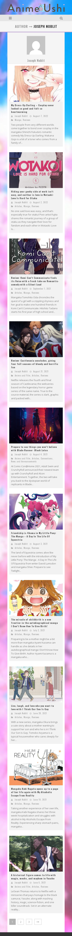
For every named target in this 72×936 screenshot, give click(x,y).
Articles (18, 206)
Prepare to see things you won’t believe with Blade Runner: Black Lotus (34, 448)
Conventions (47, 458)
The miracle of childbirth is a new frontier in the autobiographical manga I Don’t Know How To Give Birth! (34, 623)
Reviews (26, 119)
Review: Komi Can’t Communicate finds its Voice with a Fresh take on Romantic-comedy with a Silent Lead (35, 281)
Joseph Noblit (36, 60)
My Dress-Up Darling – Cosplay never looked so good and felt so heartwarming (32, 108)
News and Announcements (24, 461)
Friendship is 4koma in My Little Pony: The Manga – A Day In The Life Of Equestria (33, 536)
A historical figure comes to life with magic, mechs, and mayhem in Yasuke (33, 876)
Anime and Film (22, 375)
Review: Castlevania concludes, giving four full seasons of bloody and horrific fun (34, 364)
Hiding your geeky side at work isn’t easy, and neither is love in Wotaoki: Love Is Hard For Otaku (32, 195)
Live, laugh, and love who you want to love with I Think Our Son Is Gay (32, 707)
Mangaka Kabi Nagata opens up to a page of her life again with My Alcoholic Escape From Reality (34, 792)
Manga (18, 119)
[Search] (62, 18)
